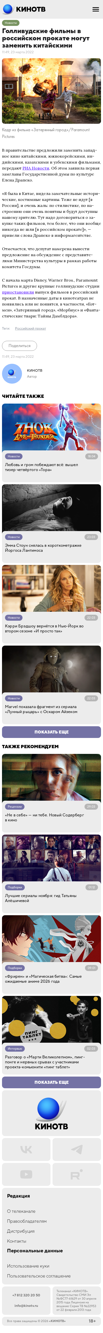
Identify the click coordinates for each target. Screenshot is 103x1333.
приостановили (18, 292)
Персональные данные (35, 1251)
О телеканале (21, 1211)
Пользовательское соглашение (39, 1276)
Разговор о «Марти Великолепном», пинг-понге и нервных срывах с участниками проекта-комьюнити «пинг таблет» (45, 1062)
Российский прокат (30, 328)
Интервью (15, 1049)
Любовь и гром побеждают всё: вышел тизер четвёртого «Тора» (41, 467)
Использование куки (28, 1266)
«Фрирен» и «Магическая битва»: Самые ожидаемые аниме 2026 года (43, 979)
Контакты (16, 1241)
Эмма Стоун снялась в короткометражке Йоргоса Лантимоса (43, 548)
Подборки (15, 887)
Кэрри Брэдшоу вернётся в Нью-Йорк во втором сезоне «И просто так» (44, 629)
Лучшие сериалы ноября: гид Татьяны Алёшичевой (40, 898)
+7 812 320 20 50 (26, 1295)
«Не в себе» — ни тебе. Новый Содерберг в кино (44, 818)
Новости (11, 23)
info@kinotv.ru (26, 1306)
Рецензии (15, 807)
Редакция (18, 1196)
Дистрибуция (20, 1231)
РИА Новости (35, 168)
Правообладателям (27, 1221)
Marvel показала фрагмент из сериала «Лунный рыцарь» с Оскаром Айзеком (41, 709)
